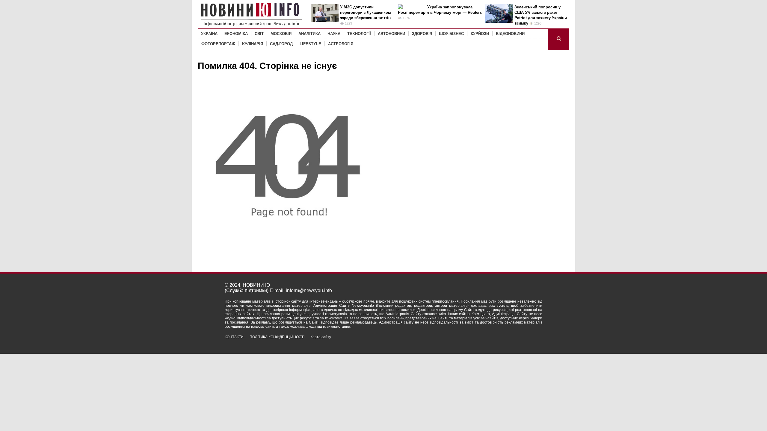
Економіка (236, 33)
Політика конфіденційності (277, 337)
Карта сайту (320, 337)
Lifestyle (310, 44)
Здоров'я (422, 33)
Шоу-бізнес (451, 33)
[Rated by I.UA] (529, 342)
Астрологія (340, 44)
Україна (209, 33)
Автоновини (391, 33)
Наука (333, 33)
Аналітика (309, 33)
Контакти (234, 337)
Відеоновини (510, 33)
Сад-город (281, 44)
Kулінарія (252, 44)
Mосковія (281, 33)
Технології (359, 33)
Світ (259, 33)
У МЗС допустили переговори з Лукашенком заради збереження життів (365, 12)
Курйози (480, 33)
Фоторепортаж (218, 44)
